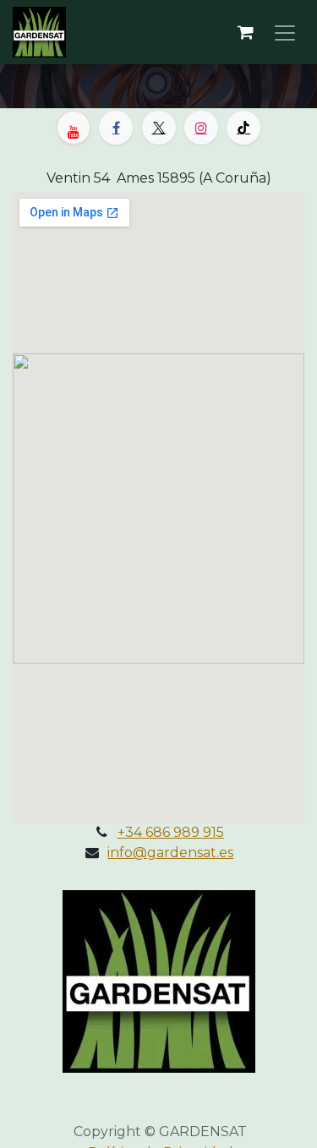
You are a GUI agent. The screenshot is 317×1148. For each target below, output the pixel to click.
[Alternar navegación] (284, 32)
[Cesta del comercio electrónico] (245, 32)
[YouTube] (73, 128)
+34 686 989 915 (171, 832)
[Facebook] (116, 128)
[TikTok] (243, 128)
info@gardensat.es (170, 853)
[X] (159, 128)
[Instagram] (201, 128)
